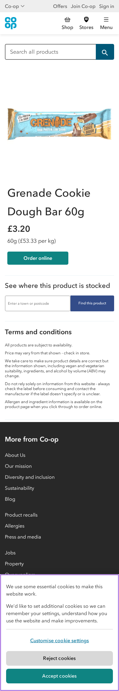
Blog (10, 499)
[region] (59, 632)
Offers (60, 6)
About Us (15, 455)
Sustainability (19, 488)
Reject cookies (59, 658)
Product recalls (21, 515)
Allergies (14, 526)
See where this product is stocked (57, 285)
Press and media (23, 537)
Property (14, 563)
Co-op (12, 6)
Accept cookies (59, 676)
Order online (37, 258)
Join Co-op (83, 6)
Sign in (106, 6)
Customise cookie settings (59, 640)
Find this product (92, 303)
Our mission (18, 466)
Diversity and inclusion (30, 477)
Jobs (10, 553)
